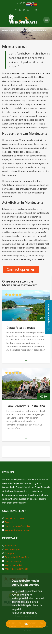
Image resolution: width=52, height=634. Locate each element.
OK (26, 623)
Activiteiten (10, 545)
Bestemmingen (12, 549)
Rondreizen (10, 522)
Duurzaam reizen (13, 561)
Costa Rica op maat (20, 328)
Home (5, 30)
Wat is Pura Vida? (13, 565)
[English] (32, 4)
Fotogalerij (10, 553)
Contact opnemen (21, 269)
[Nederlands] (28, 4)
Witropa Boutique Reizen (17, 530)
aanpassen (29, 612)
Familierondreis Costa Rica (25, 406)
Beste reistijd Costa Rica (17, 557)
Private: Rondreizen (20, 30)
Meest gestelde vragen (16, 568)
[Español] (36, 4)
